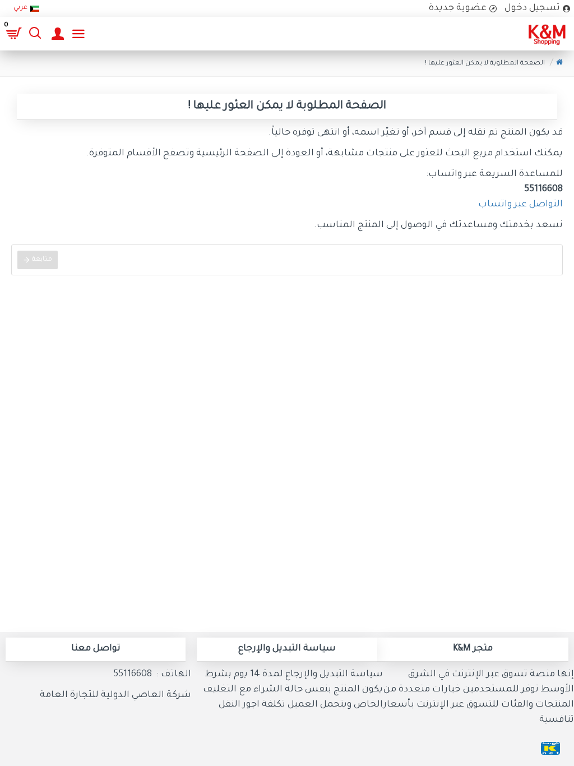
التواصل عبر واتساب (520, 205)
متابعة (42, 260)
